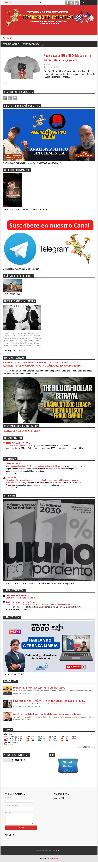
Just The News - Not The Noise (20, 602)
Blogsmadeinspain (71, 774)
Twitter (77, 3)
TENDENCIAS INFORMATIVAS (21, 44)
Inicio (93, 33)
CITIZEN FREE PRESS (17, 595)
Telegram (72, 3)
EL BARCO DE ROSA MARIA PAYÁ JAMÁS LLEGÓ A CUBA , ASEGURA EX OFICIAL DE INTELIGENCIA (49, 700)
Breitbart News (13, 464)
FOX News (11, 478)
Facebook (67, 3)
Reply (48, 64)
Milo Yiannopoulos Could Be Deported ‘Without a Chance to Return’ (34, 466)
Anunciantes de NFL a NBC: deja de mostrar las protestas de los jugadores (68, 57)
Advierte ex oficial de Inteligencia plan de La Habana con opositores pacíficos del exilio (47, 713)
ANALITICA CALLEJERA (18, 443)
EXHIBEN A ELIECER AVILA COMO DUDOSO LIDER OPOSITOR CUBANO (39, 687)
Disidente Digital (54, 850)
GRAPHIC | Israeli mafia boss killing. (21, 598)
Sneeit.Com (54, 858)
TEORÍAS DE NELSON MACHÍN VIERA (21, 431)
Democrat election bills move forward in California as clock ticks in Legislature (38, 604)
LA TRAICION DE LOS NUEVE (19, 445)
